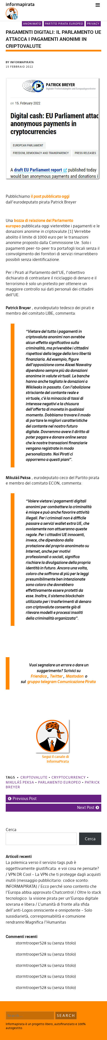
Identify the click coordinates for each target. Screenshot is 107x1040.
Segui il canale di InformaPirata (55, 759)
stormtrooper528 (31, 943)
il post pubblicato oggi (50, 196)
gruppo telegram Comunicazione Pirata (61, 681)
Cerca (11, 829)
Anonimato (32, 23)
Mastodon (74, 676)
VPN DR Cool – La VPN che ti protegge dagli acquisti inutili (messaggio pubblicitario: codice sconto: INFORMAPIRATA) (53, 880)
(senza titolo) (64, 943)
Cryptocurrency (69, 777)
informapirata (20, 4)
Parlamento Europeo (59, 782)
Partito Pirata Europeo (64, 23)
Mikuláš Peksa (20, 782)
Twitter (56, 676)
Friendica (39, 676)
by (20, 62)
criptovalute (34, 777)
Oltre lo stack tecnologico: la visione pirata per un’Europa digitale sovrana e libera (53, 898)
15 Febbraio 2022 (19, 66)
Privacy (93, 23)
